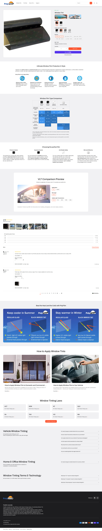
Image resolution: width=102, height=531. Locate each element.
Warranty (10, 529)
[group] (8, 220)
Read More (7, 391)
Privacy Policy (5, 529)
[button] (31, 3)
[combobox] (84, 3)
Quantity (56, 46)
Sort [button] (4, 247)
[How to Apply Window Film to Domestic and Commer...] (26, 369)
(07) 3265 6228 (6, 522)
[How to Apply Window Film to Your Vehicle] (75, 369)
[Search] (91, 3)
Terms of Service (23, 529)
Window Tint (59, 13)
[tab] (95, 247)
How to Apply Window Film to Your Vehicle (68, 385)
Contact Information (16, 529)
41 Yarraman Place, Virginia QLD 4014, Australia (11, 524)
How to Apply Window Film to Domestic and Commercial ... (25, 385)
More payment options (68, 54)
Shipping (56, 43)
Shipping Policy (29, 529)
